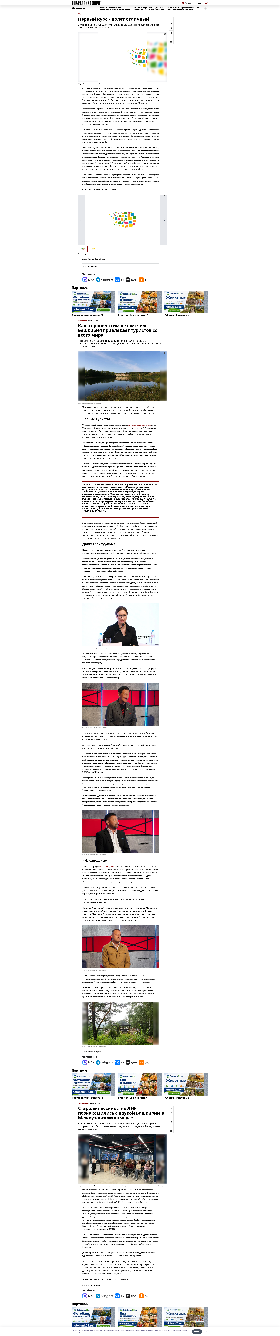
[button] (164, 219)
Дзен (194, 3)
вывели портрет (107, 866)
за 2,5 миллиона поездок (139, 425)
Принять (197, 1332)
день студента (93, 266)
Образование (78, 8)
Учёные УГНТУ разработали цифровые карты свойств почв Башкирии (183, 8)
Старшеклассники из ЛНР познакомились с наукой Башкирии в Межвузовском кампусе (115, 8)
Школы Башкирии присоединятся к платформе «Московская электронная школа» (149, 8)
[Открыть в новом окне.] (88, 279)
